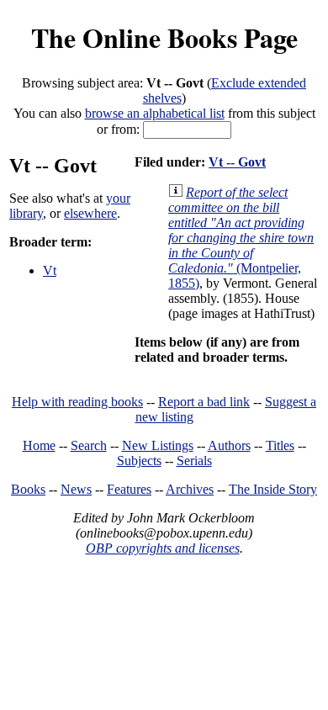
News (76, 489)
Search (89, 445)
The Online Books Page (164, 37)
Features (129, 489)
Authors (229, 445)
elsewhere (90, 213)
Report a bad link (204, 402)
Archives (190, 489)
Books (28, 489)
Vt (49, 270)
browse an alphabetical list (155, 113)
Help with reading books (77, 402)
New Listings (157, 445)
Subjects (139, 460)
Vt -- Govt (237, 162)
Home (39, 445)
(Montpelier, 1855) (241, 237)
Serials (194, 460)
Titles (280, 445)
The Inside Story (273, 489)
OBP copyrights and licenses (163, 548)
